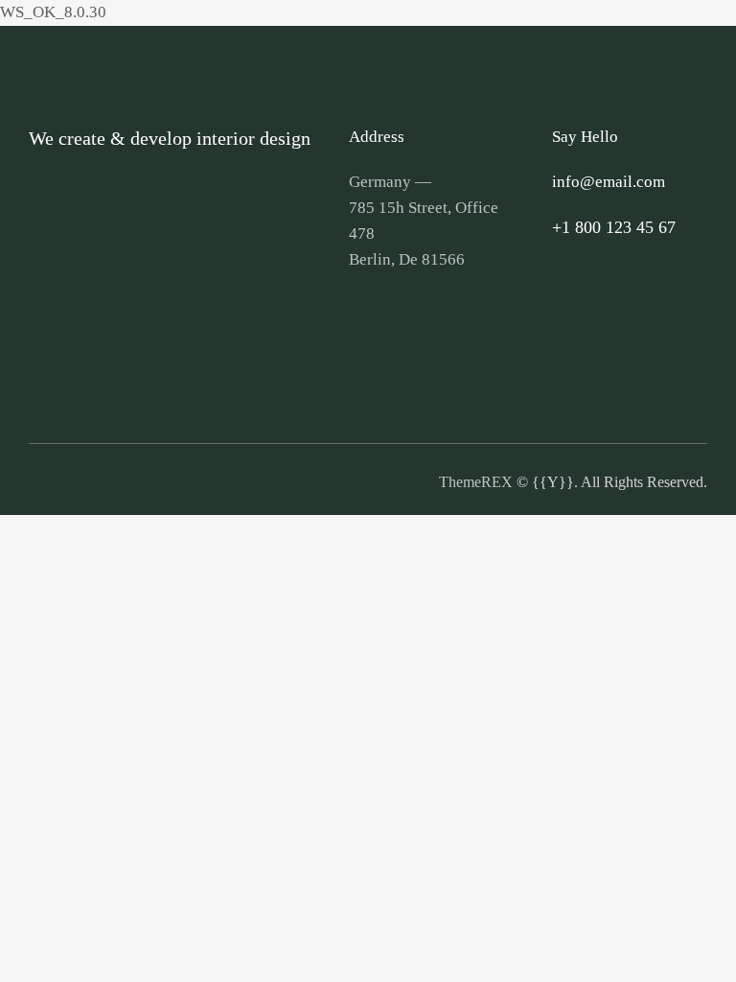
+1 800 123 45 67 (614, 227)
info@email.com (608, 182)
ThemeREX (476, 482)
